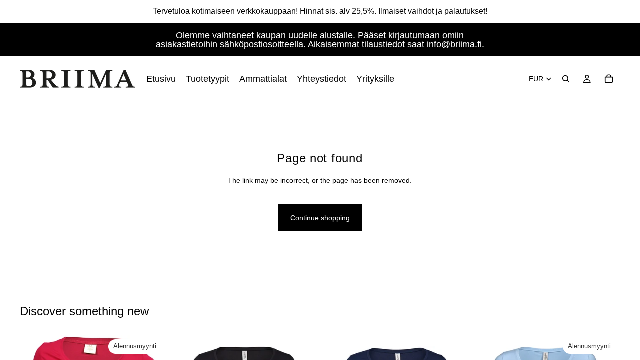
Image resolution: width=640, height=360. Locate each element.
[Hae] (566, 79)
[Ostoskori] (609, 79)
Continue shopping (320, 218)
